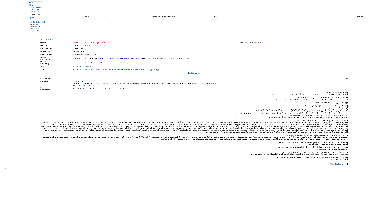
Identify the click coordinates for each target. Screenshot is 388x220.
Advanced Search (35, 7)
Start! (31, 2)
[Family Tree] (75, 69)
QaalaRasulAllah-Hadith (37, 22)
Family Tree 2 (82, 69)
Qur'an (31, 18)
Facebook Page (34, 30)
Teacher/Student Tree (142, 69)
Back (4, 168)
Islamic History (34, 24)
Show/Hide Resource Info (82, 85)
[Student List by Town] (158, 69)
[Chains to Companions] (151, 69)
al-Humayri (77, 66)
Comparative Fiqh (35, 26)
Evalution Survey (35, 9)
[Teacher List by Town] (154, 69)
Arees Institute (34, 28)
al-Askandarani (86, 66)
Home (31, 5)
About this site (34, 11)
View (82, 81)
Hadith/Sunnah (34, 20)
